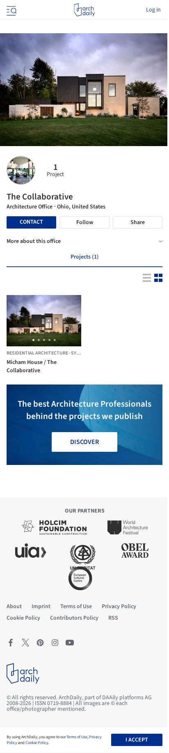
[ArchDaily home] (84, 9)
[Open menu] (10, 10)
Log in (153, 10)
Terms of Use (76, 737)
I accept (137, 740)
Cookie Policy (36, 743)
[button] (33, 340)
